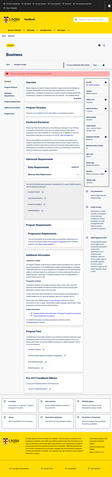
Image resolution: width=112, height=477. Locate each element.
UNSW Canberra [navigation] (94, 85)
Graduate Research (32, 322)
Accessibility (72, 468)
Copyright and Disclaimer (20, 468)
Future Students (55, 300)
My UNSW (27, 4)
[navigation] (35, 192)
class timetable (65, 135)
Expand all (75, 167)
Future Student (55, 4)
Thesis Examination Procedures (43, 316)
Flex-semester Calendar (84, 4)
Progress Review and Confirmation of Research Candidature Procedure (57, 313)
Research (68, 4)
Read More (77, 99)
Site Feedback (95, 468)
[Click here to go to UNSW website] (12, 20)
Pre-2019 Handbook (13, 4)
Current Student (40, 4)
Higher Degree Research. (46, 244)
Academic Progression (58, 242)
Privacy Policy (48, 468)
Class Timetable (11, 8)
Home (4, 36)
